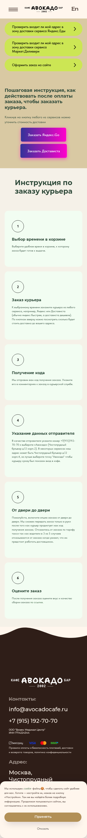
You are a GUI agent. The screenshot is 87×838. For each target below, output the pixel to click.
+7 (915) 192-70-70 (33, 720)
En (74, 9)
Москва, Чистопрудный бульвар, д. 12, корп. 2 (39, 779)
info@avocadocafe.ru (38, 709)
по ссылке (36, 602)
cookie (27, 788)
